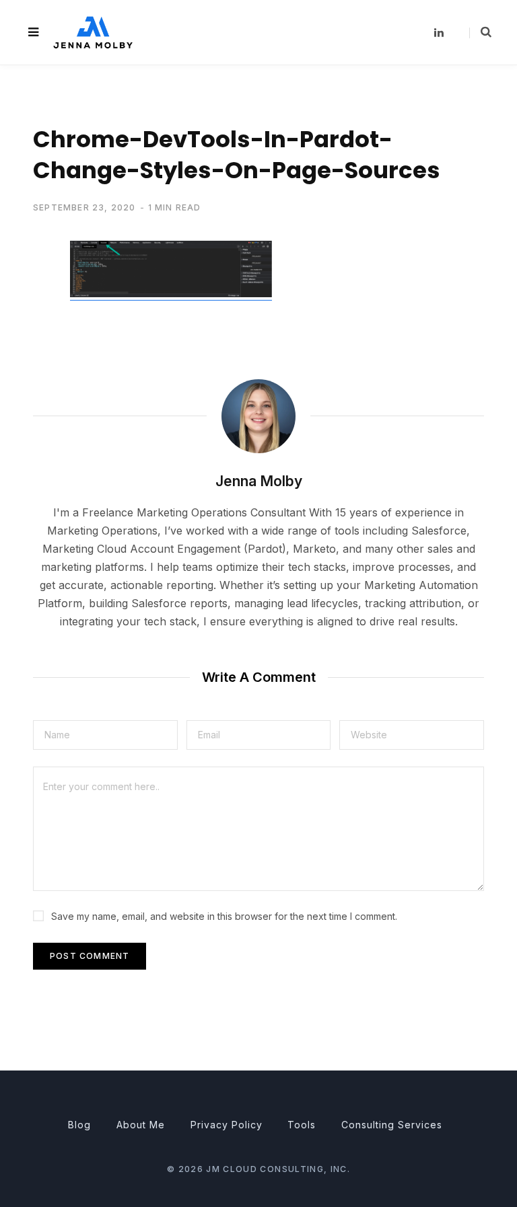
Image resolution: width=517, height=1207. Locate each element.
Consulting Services (391, 1124)
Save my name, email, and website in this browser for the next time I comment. (224, 916)
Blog (79, 1124)
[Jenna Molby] (93, 31)
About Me (140, 1124)
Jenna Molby (258, 481)
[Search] (480, 32)
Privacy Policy (227, 1124)
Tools (301, 1124)
